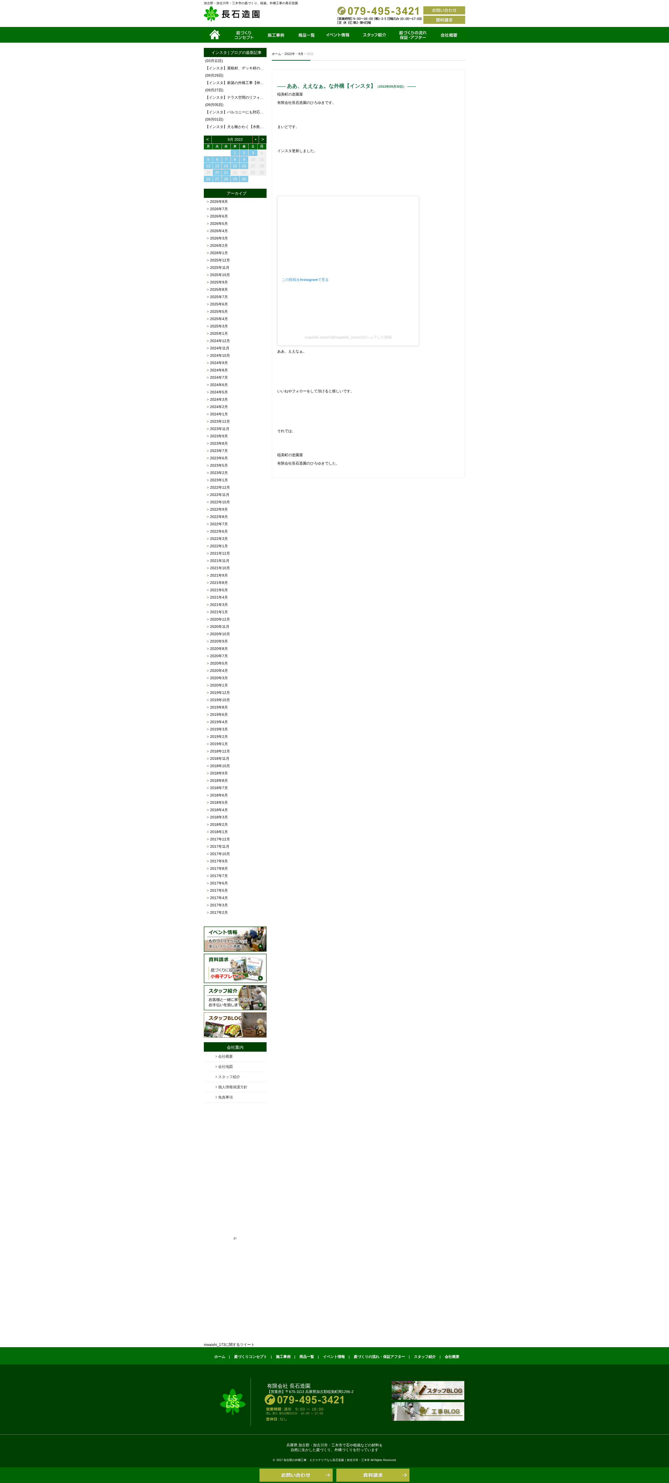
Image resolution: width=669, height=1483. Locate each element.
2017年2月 (219, 912)
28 (226, 179)
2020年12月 (220, 619)
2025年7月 (219, 297)
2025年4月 (219, 319)
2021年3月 (219, 605)
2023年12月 (220, 421)
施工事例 (276, 35)
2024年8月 (219, 370)
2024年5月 (219, 392)
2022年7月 (219, 524)
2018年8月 (219, 780)
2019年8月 (219, 707)
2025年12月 (220, 260)
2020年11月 (219, 627)
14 (226, 166)
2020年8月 (219, 648)
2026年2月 (219, 245)
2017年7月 (219, 876)
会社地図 (225, 1066)
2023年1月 (219, 480)
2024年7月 (219, 377)
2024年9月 (219, 363)
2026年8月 (219, 201)
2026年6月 (219, 216)
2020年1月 (219, 685)
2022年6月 (219, 531)
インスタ (219, 52)
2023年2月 (219, 473)
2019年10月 (220, 700)
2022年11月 (219, 495)
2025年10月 (220, 275)
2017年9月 (219, 861)
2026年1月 (219, 253)
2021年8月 (219, 583)
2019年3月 (219, 729)
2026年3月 (219, 238)
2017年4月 (219, 898)
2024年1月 (219, 414)
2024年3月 (219, 399)
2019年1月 (219, 744)
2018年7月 (219, 788)
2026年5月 (219, 223)
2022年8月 (219, 517)
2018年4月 (219, 810)
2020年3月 (219, 678)
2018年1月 (219, 832)
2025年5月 (219, 311)
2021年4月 (219, 597)
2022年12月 (220, 487)
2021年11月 (219, 561)
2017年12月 (220, 839)
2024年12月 (220, 341)
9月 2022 (235, 139)
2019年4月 (219, 722)
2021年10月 (220, 568)
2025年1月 (219, 333)
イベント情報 (337, 35)
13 (217, 166)
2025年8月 (219, 289)
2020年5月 (219, 663)
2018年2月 (219, 824)
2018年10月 (220, 766)
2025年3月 (219, 326)
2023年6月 (219, 458)
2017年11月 (219, 846)
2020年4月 (219, 670)
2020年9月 (219, 641)
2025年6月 (219, 304)
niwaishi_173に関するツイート (229, 1344)
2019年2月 (219, 736)
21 (226, 172)
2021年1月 (219, 612)
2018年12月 (220, 751)
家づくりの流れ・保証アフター (413, 35)
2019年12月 (220, 692)
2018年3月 (219, 817)
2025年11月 (219, 267)
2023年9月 (219, 436)
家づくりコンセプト (243, 35)
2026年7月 (219, 209)
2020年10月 (220, 634)
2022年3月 (219, 539)
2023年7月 (219, 451)
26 (208, 179)
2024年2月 (219, 407)
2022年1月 (219, 546)
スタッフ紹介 (373, 35)
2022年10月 (220, 502)
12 (208, 166)
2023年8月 (219, 443)
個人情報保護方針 (232, 1087)
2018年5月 (219, 802)
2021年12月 (220, 553)
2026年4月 (219, 231)
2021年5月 (219, 590)
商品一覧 (306, 35)
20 (217, 172)
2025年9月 (219, 282)
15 (235, 166)
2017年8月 (219, 868)
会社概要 (449, 35)
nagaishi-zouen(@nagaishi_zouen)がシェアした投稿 (348, 337)
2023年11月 (219, 429)
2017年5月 (219, 890)
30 (244, 179)
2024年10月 (220, 355)
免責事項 (225, 1097)
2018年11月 (219, 758)
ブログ (236, 52)
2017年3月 (219, 905)
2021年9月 (219, 575)
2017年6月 (219, 883)
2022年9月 (219, 509)
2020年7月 (219, 656)
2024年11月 (219, 348)
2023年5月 (219, 465)
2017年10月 (220, 854)
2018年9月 (219, 773)
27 (217, 179)
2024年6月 (219, 385)
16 (244, 166)
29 (235, 179)
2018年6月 (219, 795)
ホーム (215, 35)
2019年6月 (219, 714)
